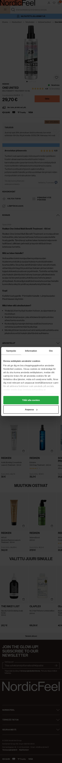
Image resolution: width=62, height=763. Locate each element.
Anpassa (29, 409)
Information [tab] (31, 351)
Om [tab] (51, 351)
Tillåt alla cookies (31, 400)
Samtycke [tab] (11, 351)
